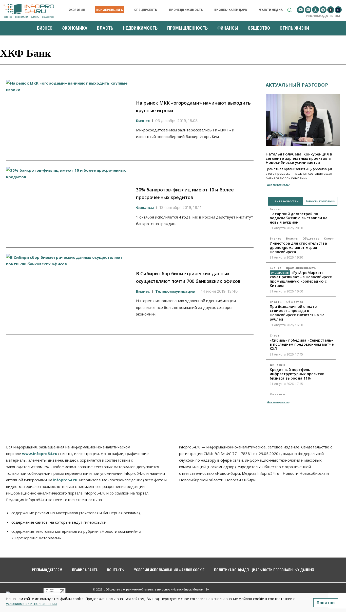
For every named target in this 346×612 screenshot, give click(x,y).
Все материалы (278, 185)
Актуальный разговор (297, 85)
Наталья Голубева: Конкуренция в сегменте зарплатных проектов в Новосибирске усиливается (299, 158)
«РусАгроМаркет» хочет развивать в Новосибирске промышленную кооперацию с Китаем (301, 279)
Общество (310, 238)
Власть (292, 238)
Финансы (145, 207)
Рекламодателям (323, 15)
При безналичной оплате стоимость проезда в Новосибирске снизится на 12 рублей (297, 313)
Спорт (329, 238)
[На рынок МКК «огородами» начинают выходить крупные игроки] (68, 117)
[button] (289, 9)
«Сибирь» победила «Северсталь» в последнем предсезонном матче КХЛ (302, 344)
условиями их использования (31, 603)
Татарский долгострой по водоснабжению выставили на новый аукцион (299, 218)
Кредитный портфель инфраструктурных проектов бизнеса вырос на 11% (297, 374)
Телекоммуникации (175, 291)
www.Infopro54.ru (39, 453)
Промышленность (301, 267)
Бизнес (143, 120)
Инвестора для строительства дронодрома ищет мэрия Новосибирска (298, 247)
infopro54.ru (65, 479)
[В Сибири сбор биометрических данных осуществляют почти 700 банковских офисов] (68, 291)
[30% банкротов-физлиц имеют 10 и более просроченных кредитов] (68, 204)
